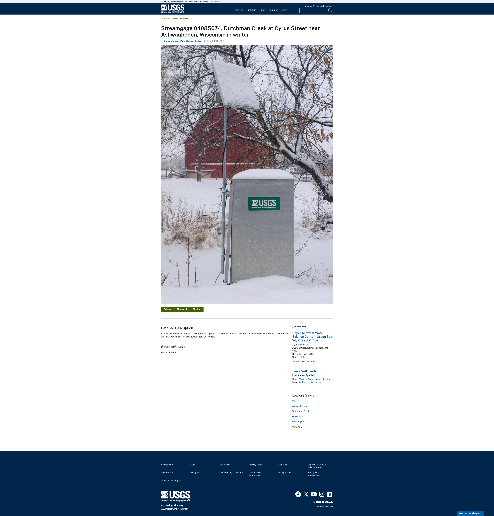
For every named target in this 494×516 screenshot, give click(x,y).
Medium (197, 309)
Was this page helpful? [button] (470, 513)
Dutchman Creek (300, 411)
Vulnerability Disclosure (231, 472)
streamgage (298, 421)
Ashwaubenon (299, 406)
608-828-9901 (307, 361)
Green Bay (297, 416)
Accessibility (167, 465)
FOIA (192, 465)
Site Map (282, 465)
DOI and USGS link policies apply (317, 466)
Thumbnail (182, 309)
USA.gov (194, 472)
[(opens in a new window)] (298, 494)
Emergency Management (314, 473)
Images (165, 18)
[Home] (172, 12)
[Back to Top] (484, 506)
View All (296, 427)
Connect (273, 10)
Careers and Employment (255, 473)
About (284, 10)
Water (295, 401)
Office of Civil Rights (171, 480)
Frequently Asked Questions (318, 6)
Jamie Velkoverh (304, 371)
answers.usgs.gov (324, 506)
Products (251, 10)
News (262, 10)
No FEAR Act (167, 472)
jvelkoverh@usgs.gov (310, 382)
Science (239, 10)
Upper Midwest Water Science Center (182, 41)
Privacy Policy (256, 465)
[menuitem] (239, 8)
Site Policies (226, 465)
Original (167, 309)
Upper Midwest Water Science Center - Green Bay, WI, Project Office (312, 336)
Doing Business (285, 472)
